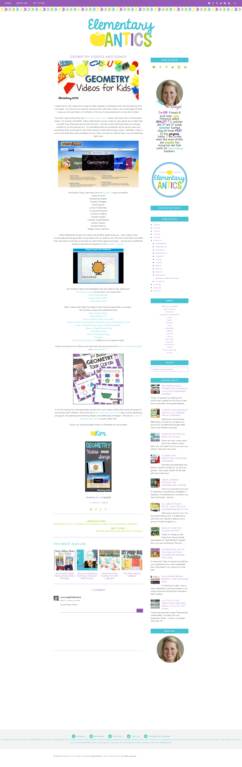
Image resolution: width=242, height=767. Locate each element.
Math (105, 502)
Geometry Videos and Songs (167, 278)
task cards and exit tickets (107, 413)
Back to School (169, 309)
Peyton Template (82, 756)
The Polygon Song (85, 292)
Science (169, 334)
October (159, 250)
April (158, 269)
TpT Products (169, 344)
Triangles (98, 337)
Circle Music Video (98, 301)
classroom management (169, 315)
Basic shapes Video (98, 313)
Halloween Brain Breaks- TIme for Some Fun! (175, 579)
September (160, 253)
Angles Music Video (98, 298)
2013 (156, 291)
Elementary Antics (67, 756)
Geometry (107, 193)
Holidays (169, 323)
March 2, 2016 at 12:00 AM (70, 600)
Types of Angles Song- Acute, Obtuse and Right (98, 325)
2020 (156, 228)
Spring (169, 336)
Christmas (169, 312)
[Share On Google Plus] (101, 509)
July (158, 259)
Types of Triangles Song (98, 334)
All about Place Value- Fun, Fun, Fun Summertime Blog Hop (175, 506)
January (159, 281)
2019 (156, 231)
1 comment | (95, 502)
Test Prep (169, 342)
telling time (137, 346)
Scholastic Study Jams (95, 118)
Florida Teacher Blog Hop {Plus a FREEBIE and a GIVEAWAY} (175, 412)
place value (125, 346)
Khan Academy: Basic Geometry (98, 319)
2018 (156, 234)
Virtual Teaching (169, 350)
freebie (170, 320)
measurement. (99, 349)
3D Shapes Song (98, 331)
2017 (156, 237)
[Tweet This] (91, 509)
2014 (156, 288)
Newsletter (169, 328)
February (160, 275)
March (158, 272)
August (159, 256)
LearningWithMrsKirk (70, 597)
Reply (140, 610)
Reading (169, 331)
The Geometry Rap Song (84, 340)
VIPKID (169, 347)
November (160, 247)
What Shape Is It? (98, 316)
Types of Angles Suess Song (98, 328)
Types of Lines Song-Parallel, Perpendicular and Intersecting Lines (98, 322)
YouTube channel (115, 244)
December (160, 244)
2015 (156, 284)
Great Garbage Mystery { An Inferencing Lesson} (174, 482)
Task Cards (169, 339)
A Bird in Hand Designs (111, 756)
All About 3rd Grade (169, 306)
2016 (156, 240)
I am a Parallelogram (98, 295)
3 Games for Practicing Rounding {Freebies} (174, 458)
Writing (170, 353)
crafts (169, 317)
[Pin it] (106, 509)
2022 (156, 225)
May (157, 266)
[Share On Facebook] (96, 509)
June (158, 262)
